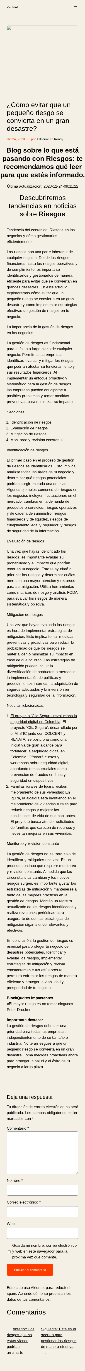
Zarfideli (12, 7)
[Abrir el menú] (75, 7)
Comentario (18, 1128)
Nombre (15, 1180)
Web (11, 1224)
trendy (58, 139)
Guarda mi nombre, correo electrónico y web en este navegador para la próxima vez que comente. (44, 1251)
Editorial (43, 139)
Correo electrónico (24, 1202)
